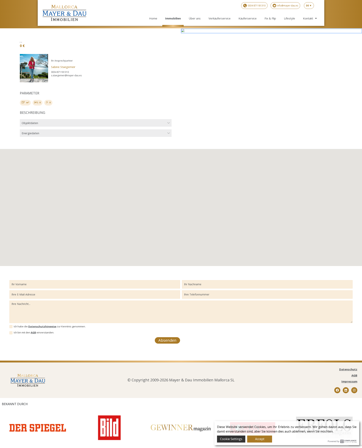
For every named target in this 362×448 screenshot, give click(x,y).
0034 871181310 (60, 72)
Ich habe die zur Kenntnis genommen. (49, 326)
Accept (259, 439)
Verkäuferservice (220, 18)
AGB (33, 332)
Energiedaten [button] (30, 133)
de (307, 5)
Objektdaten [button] (30, 123)
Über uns (195, 18)
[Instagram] (354, 390)
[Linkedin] (346, 390)
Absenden (167, 340)
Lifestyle (289, 18)
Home (153, 18)
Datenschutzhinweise (42, 326)
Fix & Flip (270, 18)
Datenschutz (348, 369)
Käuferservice (248, 18)
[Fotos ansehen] (271, 30)
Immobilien (173, 18)
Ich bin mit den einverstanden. (33, 332)
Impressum (349, 381)
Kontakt (308, 18)
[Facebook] (337, 390)
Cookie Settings (231, 439)
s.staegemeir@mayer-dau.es (66, 75)
